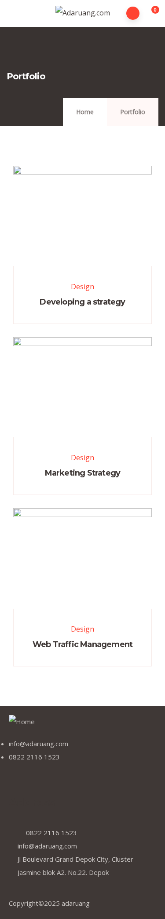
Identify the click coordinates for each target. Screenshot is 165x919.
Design (82, 286)
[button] (150, 14)
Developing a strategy (82, 302)
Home (85, 112)
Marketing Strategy (83, 473)
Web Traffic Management (82, 644)
